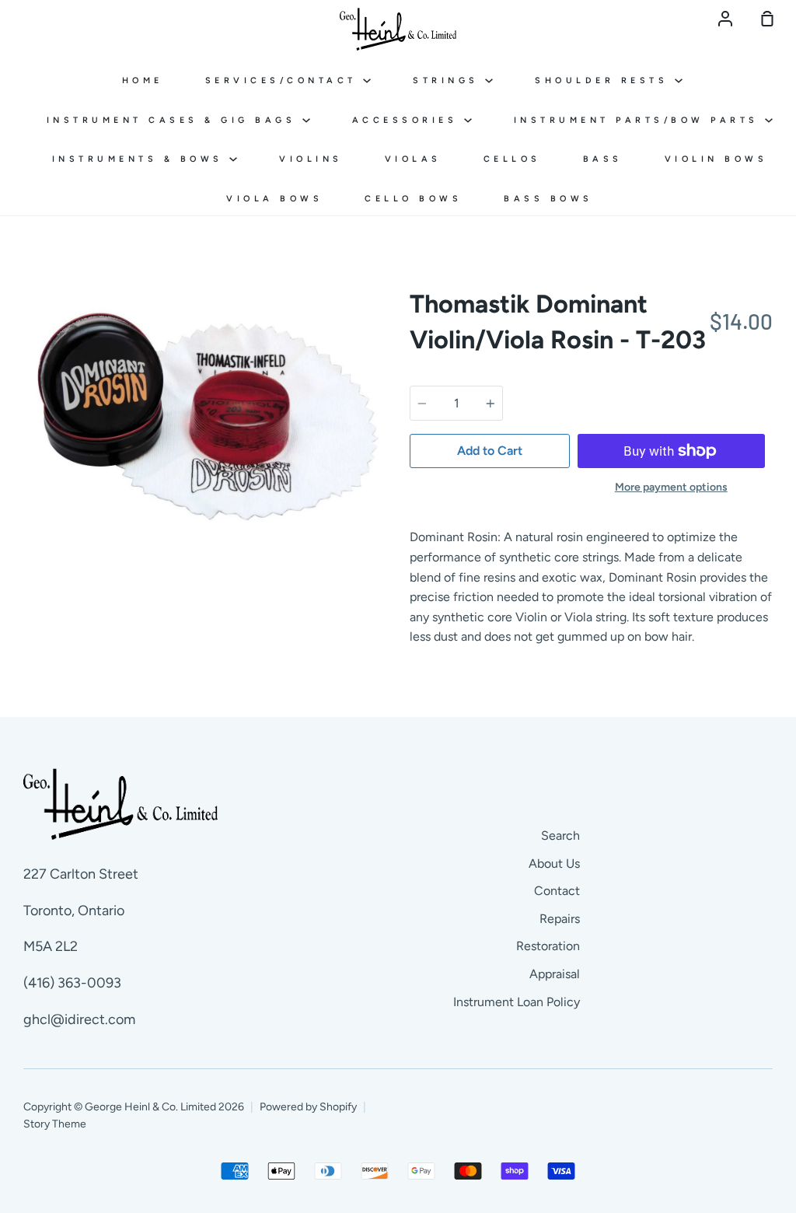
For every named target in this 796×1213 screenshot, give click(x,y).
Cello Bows (413, 199)
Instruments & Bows (141, 159)
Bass (603, 159)
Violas (413, 159)
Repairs (559, 918)
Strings (449, 80)
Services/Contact (284, 80)
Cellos (512, 159)
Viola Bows (274, 199)
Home (142, 80)
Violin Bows (716, 159)
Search (560, 835)
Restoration (548, 946)
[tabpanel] (204, 411)
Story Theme (54, 1124)
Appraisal (554, 974)
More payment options (671, 487)
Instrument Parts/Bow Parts (640, 120)
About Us (554, 863)
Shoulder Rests (605, 80)
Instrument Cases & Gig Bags (174, 120)
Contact (557, 890)
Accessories (408, 120)
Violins (311, 159)
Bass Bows (548, 199)
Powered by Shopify (308, 1106)
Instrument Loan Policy (516, 1002)
